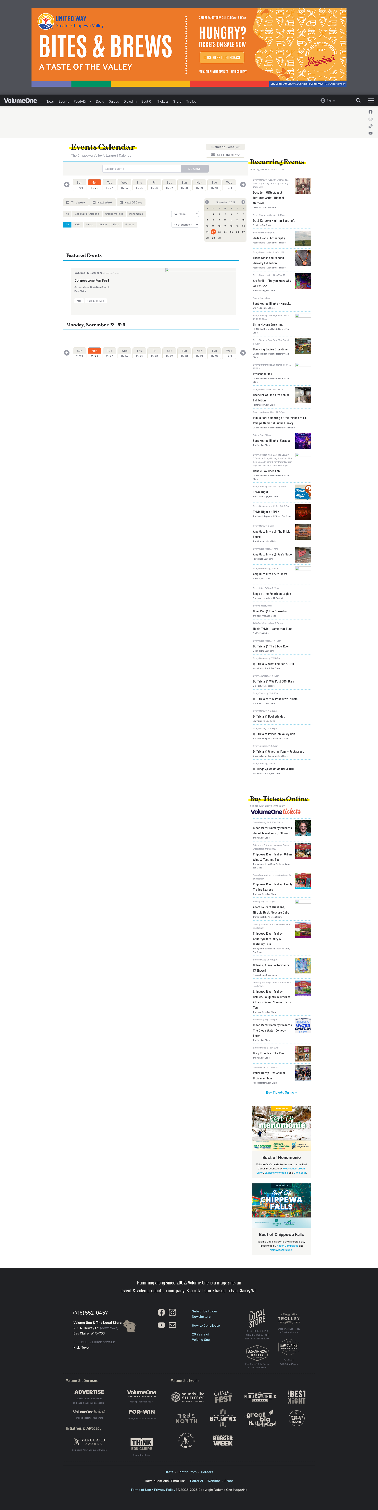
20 (243, 226)
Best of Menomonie (281, 1157)
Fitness (129, 224)
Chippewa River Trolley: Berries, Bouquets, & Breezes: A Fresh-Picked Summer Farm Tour (272, 999)
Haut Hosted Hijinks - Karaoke (272, 303)
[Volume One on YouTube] (370, 133)
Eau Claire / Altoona (87, 213)
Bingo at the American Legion (272, 593)
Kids (77, 224)
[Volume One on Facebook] (370, 111)
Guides (114, 101)
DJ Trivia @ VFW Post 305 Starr (273, 681)
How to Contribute (206, 1325)
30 (219, 237)
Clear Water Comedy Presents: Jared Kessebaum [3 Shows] (273, 830)
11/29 (199, 185)
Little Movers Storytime (268, 324)
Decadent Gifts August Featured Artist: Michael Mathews (268, 197)
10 (225, 220)
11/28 (184, 185)
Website (213, 1480)
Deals (100, 101)
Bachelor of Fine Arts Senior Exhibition (271, 397)
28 (207, 237)
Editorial (196, 1480)
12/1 (229, 185)
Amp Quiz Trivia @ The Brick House (271, 534)
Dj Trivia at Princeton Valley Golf (274, 734)
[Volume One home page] (23, 101)
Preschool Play (262, 373)
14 (207, 226)
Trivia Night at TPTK (266, 511)
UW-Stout (300, 1172)
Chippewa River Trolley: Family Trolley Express (272, 887)
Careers (207, 1472)
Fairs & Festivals (96, 300)
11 (231, 220)
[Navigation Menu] (371, 100)
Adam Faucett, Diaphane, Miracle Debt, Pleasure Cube (271, 909)
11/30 (214, 185)
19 (237, 226)
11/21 (79, 185)
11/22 (94, 185)
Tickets (163, 101)
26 (237, 231)
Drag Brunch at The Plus (268, 1053)
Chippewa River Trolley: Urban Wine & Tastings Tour (272, 857)
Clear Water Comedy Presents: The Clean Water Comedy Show (273, 1030)
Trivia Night (260, 492)
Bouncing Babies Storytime (270, 349)
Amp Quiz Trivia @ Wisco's (270, 574)
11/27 (169, 185)
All (67, 213)
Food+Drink (82, 101)
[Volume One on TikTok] (370, 126)
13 (243, 220)
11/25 (139, 185)
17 (225, 226)
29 (213, 237)
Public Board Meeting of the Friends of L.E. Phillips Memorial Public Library (280, 420)
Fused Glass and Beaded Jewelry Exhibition (268, 260)
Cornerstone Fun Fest (91, 280)
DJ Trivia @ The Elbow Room (271, 646)
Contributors (187, 1472)
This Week (77, 202)
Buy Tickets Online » (281, 1092)
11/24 (124, 185)
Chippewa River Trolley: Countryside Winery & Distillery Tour (268, 938)
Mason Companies (287, 1245)
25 (231, 231)
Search (195, 168)
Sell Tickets (228, 154)
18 (231, 226)
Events (63, 101)
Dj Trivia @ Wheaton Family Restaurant (278, 751)
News (50, 101)
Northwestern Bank (281, 1249)
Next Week (104, 202)
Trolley (191, 101)
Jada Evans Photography (269, 238)
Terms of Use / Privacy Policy (153, 1489)
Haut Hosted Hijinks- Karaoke (272, 440)
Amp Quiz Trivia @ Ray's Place (272, 554)
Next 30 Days (133, 202)
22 (213, 231)
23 (219, 231)
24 (225, 231)
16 (219, 226)
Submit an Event (225, 147)
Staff (169, 1472)
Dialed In (130, 101)
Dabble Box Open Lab (266, 471)
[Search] (358, 100)
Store (177, 101)
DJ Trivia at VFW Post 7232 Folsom (275, 698)
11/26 (154, 185)
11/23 (109, 185)
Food (116, 224)
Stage (103, 224)
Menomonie (136, 213)
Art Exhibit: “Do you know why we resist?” (272, 283)
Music (89, 224)
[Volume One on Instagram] (370, 119)
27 (243, 231)
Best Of (147, 101)
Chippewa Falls (114, 213)
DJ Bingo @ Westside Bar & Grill (274, 769)
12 (237, 220)
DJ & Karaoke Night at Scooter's (274, 220)
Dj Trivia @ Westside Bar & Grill (273, 663)
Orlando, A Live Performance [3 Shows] (271, 967)
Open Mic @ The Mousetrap (270, 611)
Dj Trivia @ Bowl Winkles (269, 716)
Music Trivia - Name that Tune (272, 628)
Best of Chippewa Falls (281, 1234)
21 (207, 231)
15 (213, 226)
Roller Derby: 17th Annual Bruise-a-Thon (269, 1075)
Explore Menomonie (276, 1172)
